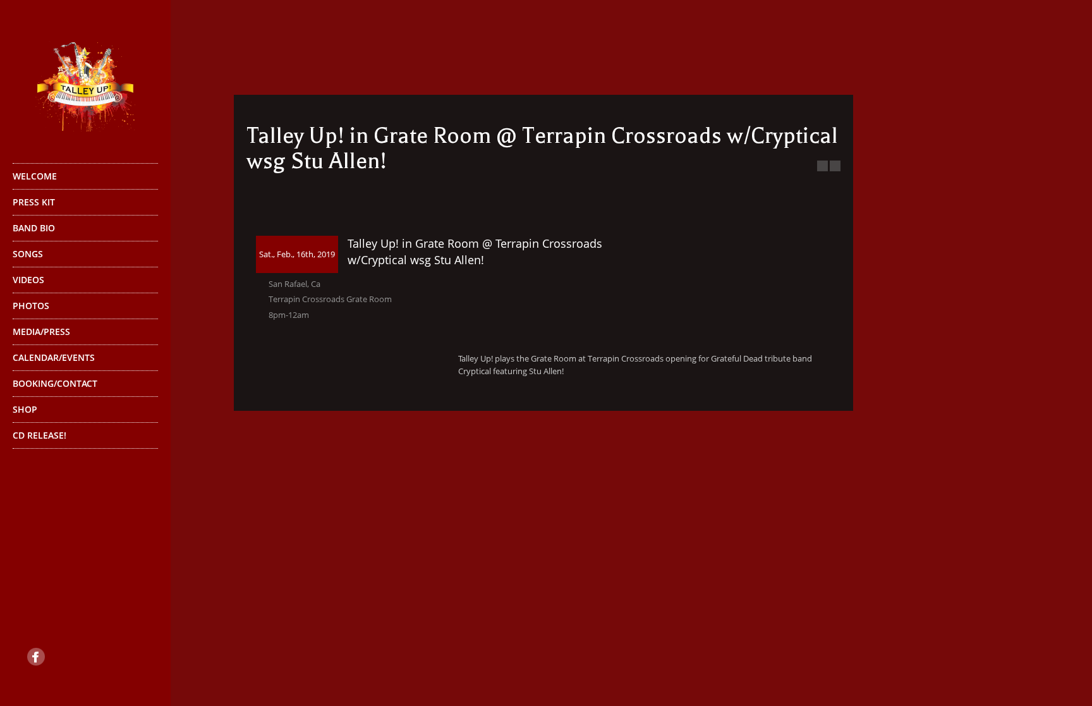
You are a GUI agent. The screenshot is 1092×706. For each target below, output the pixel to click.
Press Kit (34, 202)
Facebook (36, 657)
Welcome (35, 176)
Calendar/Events (54, 357)
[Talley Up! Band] (85, 80)
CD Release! (39, 435)
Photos (31, 306)
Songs (28, 254)
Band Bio (34, 228)
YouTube (76, 657)
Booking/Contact (55, 383)
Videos (28, 280)
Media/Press (41, 332)
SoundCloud (115, 657)
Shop (25, 409)
